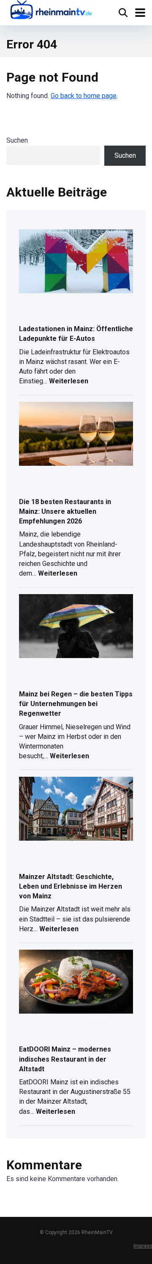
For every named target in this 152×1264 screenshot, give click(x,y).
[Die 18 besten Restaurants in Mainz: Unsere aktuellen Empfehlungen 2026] (76, 434)
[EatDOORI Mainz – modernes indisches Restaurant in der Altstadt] (76, 982)
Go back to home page (84, 96)
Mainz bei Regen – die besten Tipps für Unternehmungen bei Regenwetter (76, 703)
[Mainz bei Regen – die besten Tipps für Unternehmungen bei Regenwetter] (76, 627)
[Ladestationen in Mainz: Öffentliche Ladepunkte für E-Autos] (76, 262)
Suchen (17, 140)
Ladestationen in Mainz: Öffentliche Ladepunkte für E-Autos (76, 334)
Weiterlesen (68, 382)
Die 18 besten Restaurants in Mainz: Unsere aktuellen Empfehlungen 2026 (65, 511)
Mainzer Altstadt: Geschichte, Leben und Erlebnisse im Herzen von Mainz (70, 886)
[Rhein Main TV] (50, 10)
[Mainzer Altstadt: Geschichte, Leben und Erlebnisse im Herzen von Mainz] (76, 809)
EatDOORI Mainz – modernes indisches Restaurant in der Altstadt (65, 1059)
